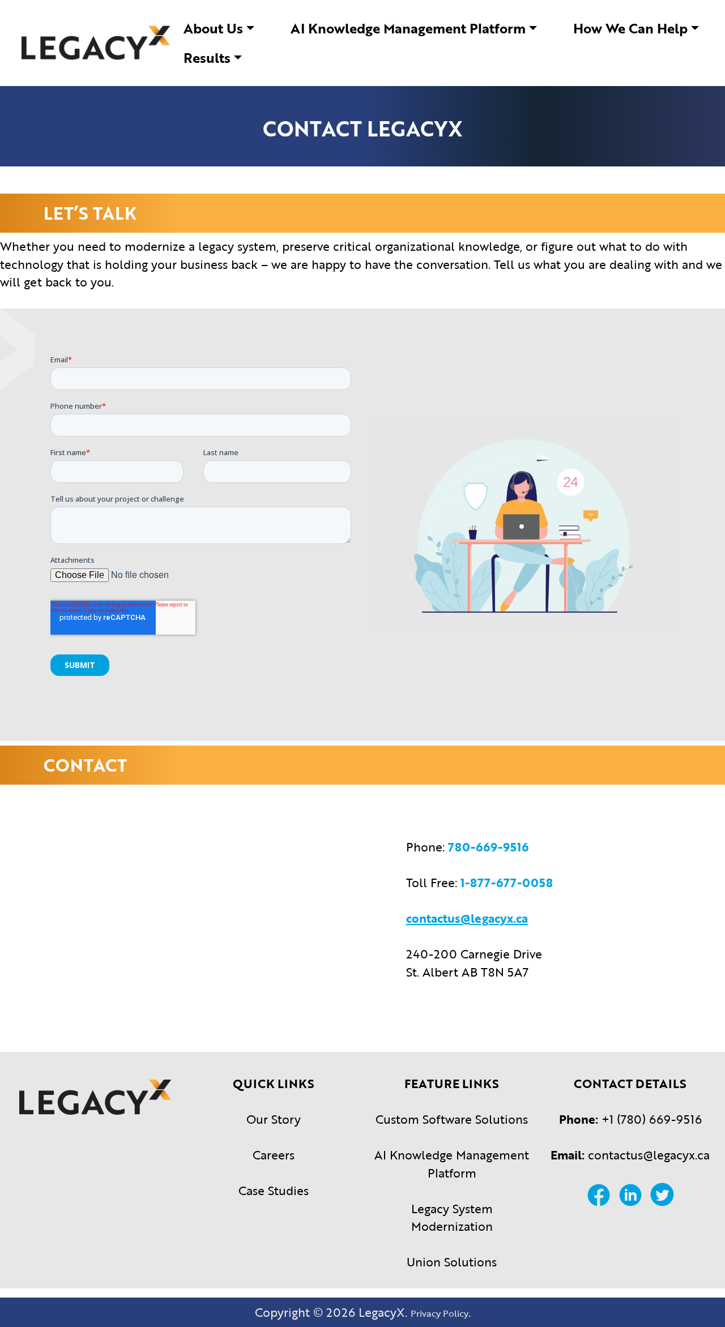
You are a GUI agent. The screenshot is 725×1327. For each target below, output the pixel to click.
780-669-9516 (488, 846)
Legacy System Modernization (452, 1217)
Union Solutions (452, 1261)
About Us (213, 28)
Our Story (273, 1119)
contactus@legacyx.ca (649, 1154)
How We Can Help (630, 28)
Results (207, 57)
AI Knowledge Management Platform (408, 28)
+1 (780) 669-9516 (652, 1119)
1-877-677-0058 (506, 882)
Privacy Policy (439, 1313)
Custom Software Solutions (452, 1119)
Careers (274, 1154)
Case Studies (273, 1190)
